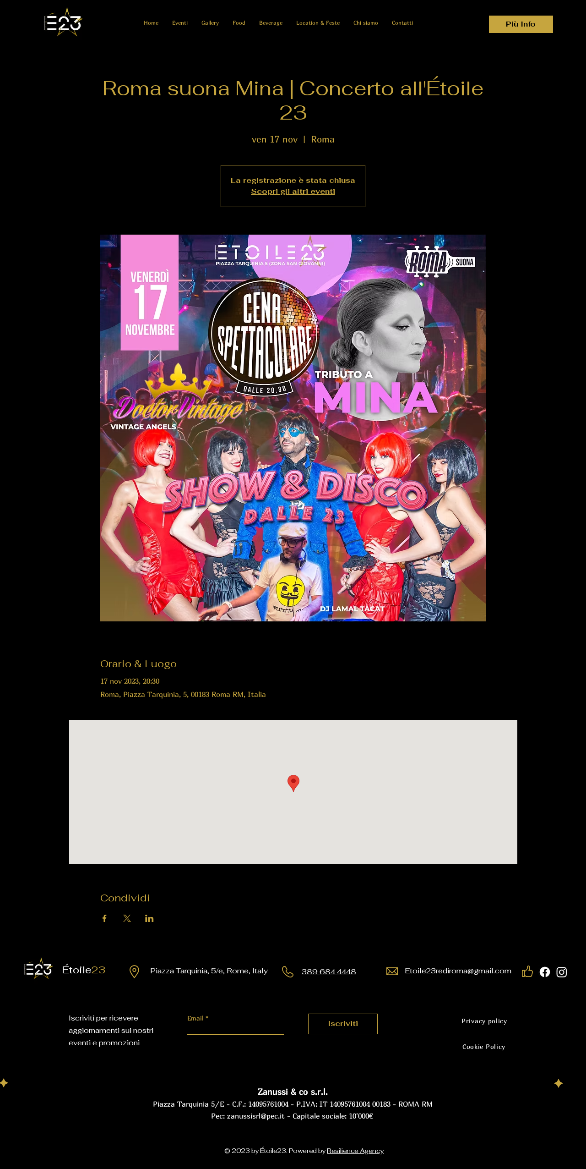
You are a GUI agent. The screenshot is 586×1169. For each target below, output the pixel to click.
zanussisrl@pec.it (256, 1115)
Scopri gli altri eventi (293, 191)
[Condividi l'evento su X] (127, 918)
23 (87, 969)
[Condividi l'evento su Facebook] (104, 918)
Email (196, 1018)
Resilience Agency (355, 1151)
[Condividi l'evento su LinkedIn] (149, 918)
